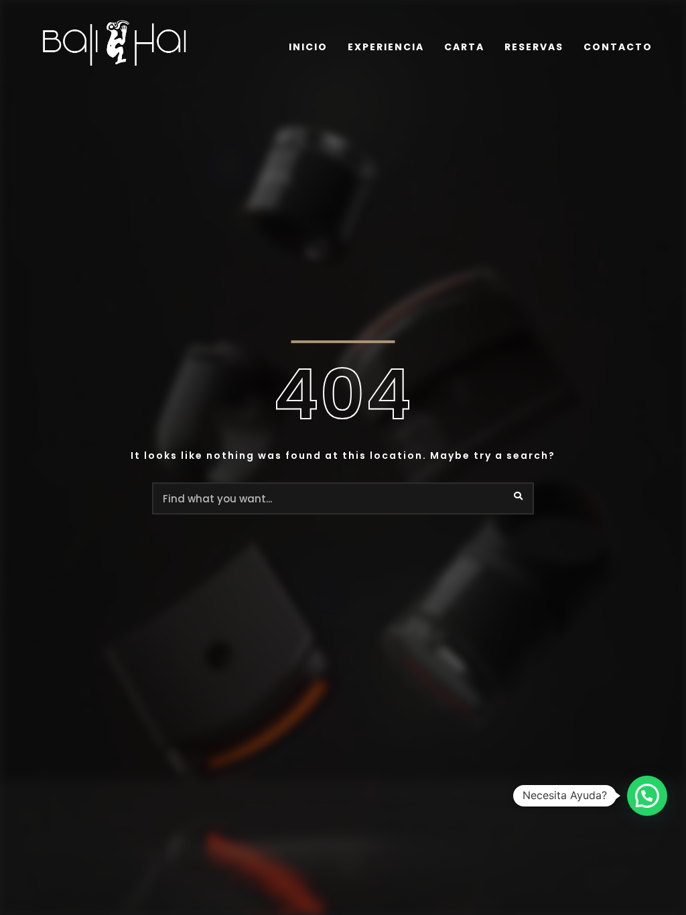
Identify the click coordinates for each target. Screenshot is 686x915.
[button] (647, 796)
